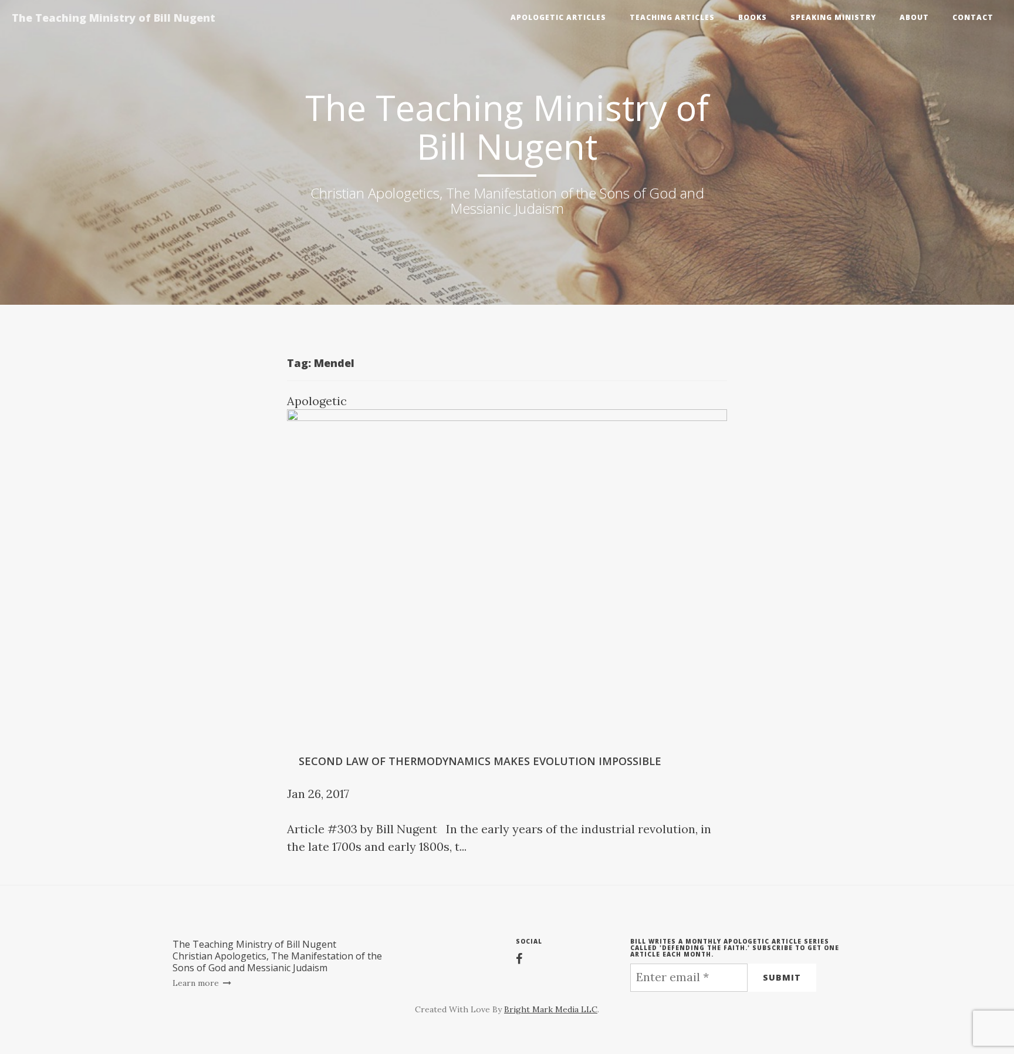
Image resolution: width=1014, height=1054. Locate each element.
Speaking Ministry (833, 17)
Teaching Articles (672, 17)
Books (752, 17)
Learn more (197, 983)
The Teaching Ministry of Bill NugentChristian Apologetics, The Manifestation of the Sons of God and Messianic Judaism (277, 956)
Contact (972, 17)
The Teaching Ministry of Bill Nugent (113, 18)
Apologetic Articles (558, 17)
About (914, 17)
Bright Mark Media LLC (550, 1009)
